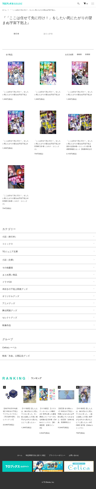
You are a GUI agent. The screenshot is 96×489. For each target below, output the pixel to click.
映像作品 (6, 325)
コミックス (7, 243)
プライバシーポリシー (57, 455)
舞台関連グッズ (9, 310)
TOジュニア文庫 (10, 251)
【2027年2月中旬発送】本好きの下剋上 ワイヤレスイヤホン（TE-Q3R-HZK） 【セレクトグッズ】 (11, 414)
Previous (6, 395)
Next (89, 395)
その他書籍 (7, 267)
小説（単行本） (9, 236)
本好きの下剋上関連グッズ (15, 288)
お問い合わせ (74, 455)
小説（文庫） (8, 259)
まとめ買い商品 (9, 274)
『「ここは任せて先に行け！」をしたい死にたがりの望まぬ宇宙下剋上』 (33, 10)
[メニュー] (92, 3)
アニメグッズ (8, 303)
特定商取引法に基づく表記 (35, 455)
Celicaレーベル (9, 347)
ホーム (4, 10)
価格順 (79, 54)
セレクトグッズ (9, 317)
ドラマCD (7, 281)
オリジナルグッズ (10, 296)
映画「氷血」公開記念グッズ (16, 355)
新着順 (87, 54)
